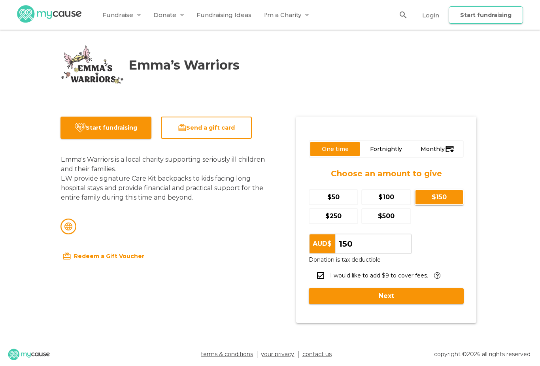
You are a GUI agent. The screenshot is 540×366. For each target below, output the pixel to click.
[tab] (121, 15)
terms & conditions (227, 354)
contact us (317, 354)
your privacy (277, 354)
